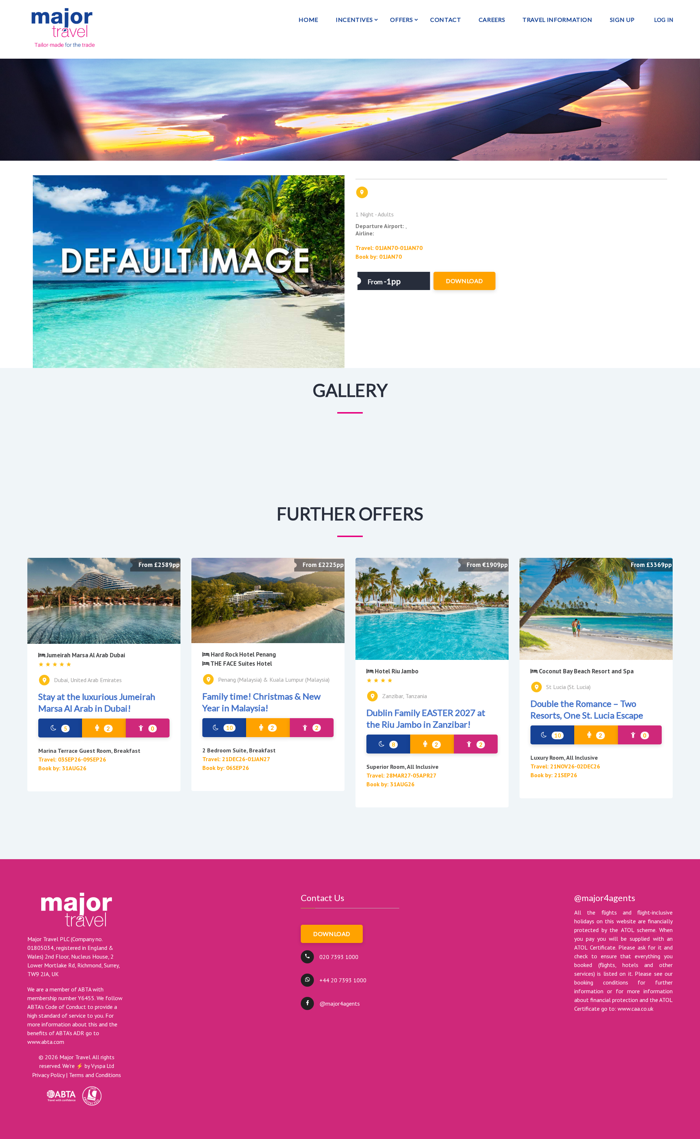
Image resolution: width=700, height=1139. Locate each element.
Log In (663, 19)
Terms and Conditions (95, 1075)
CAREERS (492, 19)
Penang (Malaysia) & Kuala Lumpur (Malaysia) (274, 679)
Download (331, 933)
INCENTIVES (354, 19)
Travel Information (557, 19)
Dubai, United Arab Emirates (88, 680)
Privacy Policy (48, 1075)
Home (308, 19)
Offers (401, 19)
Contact (445, 19)
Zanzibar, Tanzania (404, 696)
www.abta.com (45, 1041)
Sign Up (622, 19)
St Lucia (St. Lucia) (568, 686)
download (464, 280)
